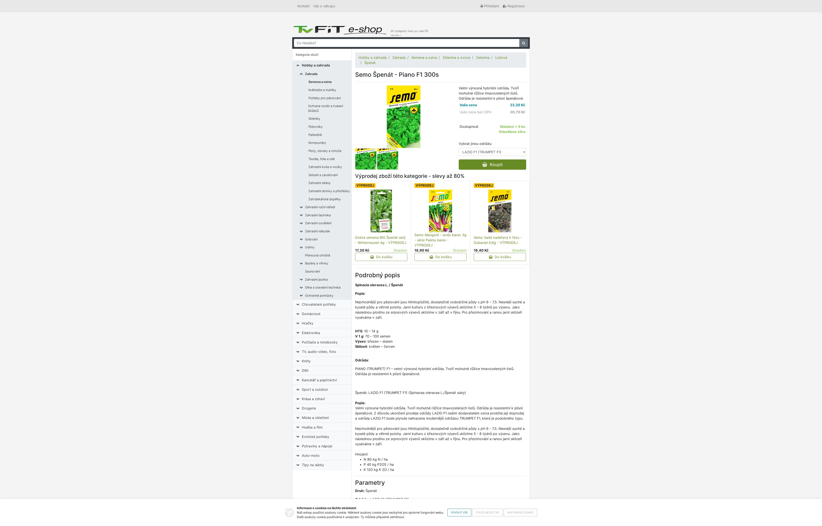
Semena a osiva (320, 82)
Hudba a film (312, 427)
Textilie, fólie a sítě (321, 159)
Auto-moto (311, 455)
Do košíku (383, 257)
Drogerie (309, 408)
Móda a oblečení (315, 417)
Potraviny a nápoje (317, 446)
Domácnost (311, 314)
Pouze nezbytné (487, 512)
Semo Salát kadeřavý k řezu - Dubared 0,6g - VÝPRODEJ (498, 240)
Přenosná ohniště (317, 255)
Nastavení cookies (520, 512)
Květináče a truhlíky (322, 90)
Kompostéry (317, 142)
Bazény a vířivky (316, 263)
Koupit (495, 164)
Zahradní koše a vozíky (325, 167)
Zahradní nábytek (317, 231)
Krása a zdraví (313, 399)
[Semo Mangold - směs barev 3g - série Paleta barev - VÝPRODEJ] (440, 211)
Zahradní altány (319, 183)
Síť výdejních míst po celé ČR (409, 33)
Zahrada (311, 74)
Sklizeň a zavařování (323, 175)
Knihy (306, 361)
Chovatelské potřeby (319, 304)
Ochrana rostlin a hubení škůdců (325, 108)
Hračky (307, 323)
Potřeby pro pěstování (324, 98)
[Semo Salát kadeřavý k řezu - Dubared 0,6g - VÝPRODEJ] (499, 211)
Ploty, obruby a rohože (324, 151)
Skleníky (314, 118)
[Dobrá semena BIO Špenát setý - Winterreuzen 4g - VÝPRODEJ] (381, 211)
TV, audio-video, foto (319, 351)
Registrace (515, 6)
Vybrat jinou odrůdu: (475, 143)
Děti (305, 370)
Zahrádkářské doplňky (324, 199)
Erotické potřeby (315, 437)
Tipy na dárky (313, 465)
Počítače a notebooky (320, 342)
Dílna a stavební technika (323, 287)
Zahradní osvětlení (318, 223)
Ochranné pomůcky (319, 295)
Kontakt (303, 6)
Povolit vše (459, 512)
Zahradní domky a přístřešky (329, 191)
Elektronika (311, 333)
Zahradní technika (318, 215)
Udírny (309, 247)
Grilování (311, 239)
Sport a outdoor (315, 389)
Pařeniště (315, 135)
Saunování (312, 271)
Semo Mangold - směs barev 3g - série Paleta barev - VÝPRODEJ (440, 240)
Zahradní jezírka (316, 279)
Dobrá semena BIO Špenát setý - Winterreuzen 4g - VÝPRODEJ (380, 240)
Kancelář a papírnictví (319, 380)
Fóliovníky (315, 126)
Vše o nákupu (324, 6)
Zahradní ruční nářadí (320, 207)
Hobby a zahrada (316, 65)
